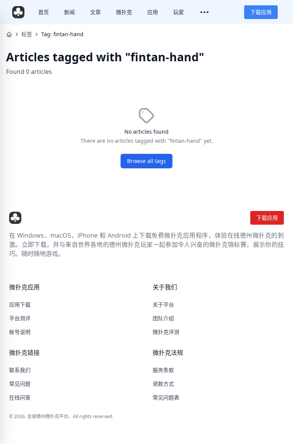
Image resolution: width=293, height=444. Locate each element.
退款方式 (163, 383)
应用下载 (20, 304)
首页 (43, 12)
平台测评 (20, 318)
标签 (26, 34)
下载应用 (261, 12)
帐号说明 (20, 331)
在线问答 (20, 397)
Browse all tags (146, 161)
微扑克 (124, 12)
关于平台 (163, 304)
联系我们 (20, 370)
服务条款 (163, 370)
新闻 (69, 12)
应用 (152, 12)
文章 (95, 12)
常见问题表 (166, 397)
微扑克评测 (166, 331)
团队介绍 (163, 318)
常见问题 (20, 383)
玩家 (178, 12)
